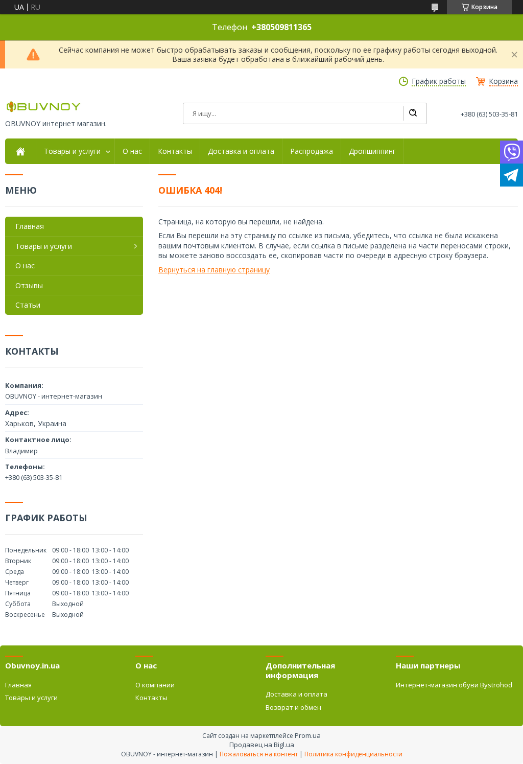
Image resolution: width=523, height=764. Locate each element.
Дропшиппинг (372, 151)
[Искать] (412, 113)
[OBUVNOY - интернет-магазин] (43, 106)
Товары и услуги (72, 151)
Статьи (27, 305)
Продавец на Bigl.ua (261, 744)
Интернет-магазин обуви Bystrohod (454, 684)
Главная (29, 226)
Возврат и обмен (293, 707)
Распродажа (311, 151)
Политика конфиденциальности (353, 754)
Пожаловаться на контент (259, 754)
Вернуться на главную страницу (214, 269)
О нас (132, 151)
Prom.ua (308, 735)
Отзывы (29, 285)
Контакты (175, 151)
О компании (155, 684)
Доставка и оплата (241, 151)
